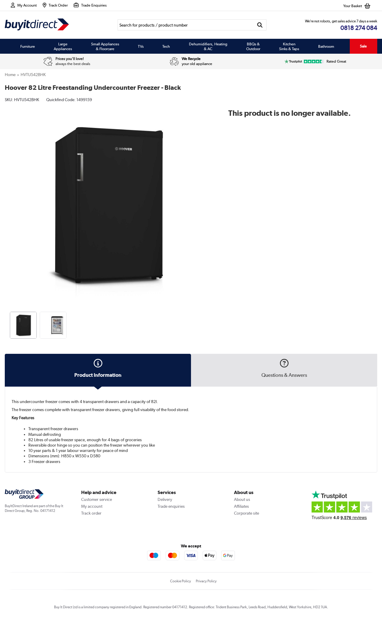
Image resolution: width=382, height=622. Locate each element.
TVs (141, 46)
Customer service (96, 499)
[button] (205, 198)
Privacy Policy (206, 581)
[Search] (260, 24)
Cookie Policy (180, 581)
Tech (166, 46)
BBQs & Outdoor (253, 46)
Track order (91, 513)
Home (10, 74)
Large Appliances (63, 46)
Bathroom (326, 46)
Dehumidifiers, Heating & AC (208, 46)
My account (91, 506)
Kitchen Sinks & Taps (289, 46)
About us (242, 499)
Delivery (165, 499)
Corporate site (246, 513)
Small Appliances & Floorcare (105, 46)
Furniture (27, 46)
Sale (363, 46)
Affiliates (241, 506)
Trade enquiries (171, 506)
